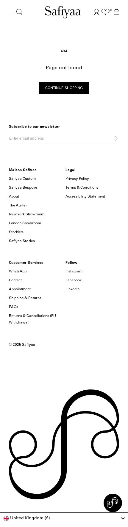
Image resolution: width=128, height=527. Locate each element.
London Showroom (25, 223)
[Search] (19, 12)
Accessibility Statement (85, 196)
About (14, 196)
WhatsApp (17, 271)
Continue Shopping (64, 88)
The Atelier (18, 205)
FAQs (13, 307)
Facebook (73, 280)
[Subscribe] (116, 138)
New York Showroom (26, 214)
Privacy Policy (77, 179)
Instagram (73, 271)
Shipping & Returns (25, 298)
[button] (10, 17)
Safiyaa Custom (22, 179)
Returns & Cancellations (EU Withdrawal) (32, 319)
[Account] (96, 12)
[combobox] (64, 518)
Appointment (20, 289)
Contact (15, 280)
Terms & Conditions (81, 188)
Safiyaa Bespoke (23, 188)
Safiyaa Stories (22, 241)
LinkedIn (72, 289)
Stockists (16, 232)
